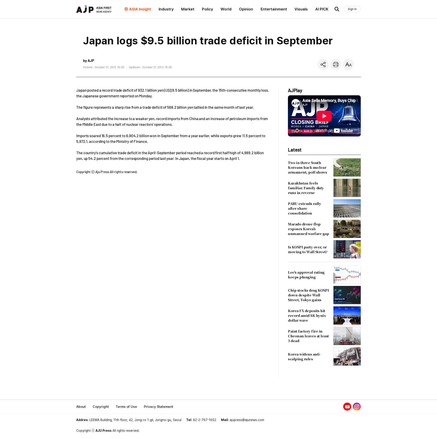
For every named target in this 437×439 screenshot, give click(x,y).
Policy (207, 9)
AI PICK (321, 9)
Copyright (101, 407)
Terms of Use (126, 407)
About (81, 407)
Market (187, 9)
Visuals (301, 9)
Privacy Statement (158, 407)
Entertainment (274, 9)
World (226, 9)
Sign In (352, 9)
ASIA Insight (140, 9)
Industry (166, 9)
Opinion (246, 9)
